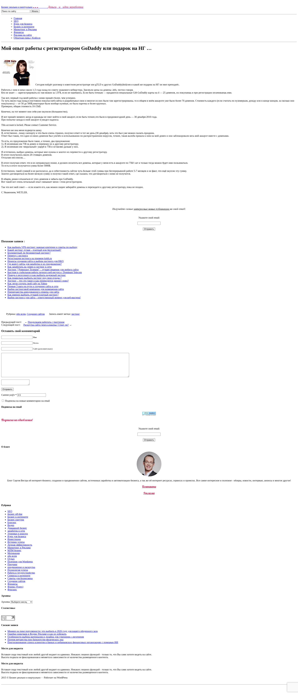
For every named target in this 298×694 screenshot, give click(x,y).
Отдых (11, 558)
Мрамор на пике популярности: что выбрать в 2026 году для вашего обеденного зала (52, 631)
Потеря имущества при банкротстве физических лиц (35, 639)
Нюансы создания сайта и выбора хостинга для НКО (35, 261)
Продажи (12, 564)
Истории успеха (16, 542)
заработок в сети (16, 531)
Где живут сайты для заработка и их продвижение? (34, 264)
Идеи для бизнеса (23, 24)
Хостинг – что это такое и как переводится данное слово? (38, 280)
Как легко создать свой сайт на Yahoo (27, 283)
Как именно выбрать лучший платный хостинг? (33, 294)
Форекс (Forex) (15, 586)
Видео (10, 525)
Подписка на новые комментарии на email (27, 401)
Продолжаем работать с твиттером (46, 322)
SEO (16, 21)
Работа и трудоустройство (21, 572)
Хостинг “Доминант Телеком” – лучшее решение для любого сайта (43, 269)
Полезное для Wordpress (20, 561)
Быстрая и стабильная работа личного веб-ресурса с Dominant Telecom (44, 272)
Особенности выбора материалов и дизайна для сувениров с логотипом (45, 636)
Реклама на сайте (23, 35)
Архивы (5, 601)
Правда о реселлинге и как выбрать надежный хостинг (36, 275)
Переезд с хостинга (17, 255)
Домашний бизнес (17, 528)
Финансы (19, 32)
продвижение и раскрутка (21, 567)
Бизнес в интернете (24, 26)
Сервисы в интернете (18, 575)
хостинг (75, 314)
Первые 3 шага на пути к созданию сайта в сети (32, 286)
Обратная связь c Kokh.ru (27, 38)
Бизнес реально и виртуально (42, 7)
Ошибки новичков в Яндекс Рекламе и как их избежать (36, 634)
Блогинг (11, 522)
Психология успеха (17, 570)
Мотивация (13, 553)
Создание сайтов (36, 314)
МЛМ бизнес (14, 550)
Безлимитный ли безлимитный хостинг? (28, 252)
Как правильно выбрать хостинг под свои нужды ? (34, 278)
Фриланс (12, 589)
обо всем (21, 314)
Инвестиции (14, 539)
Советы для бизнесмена (20, 578)
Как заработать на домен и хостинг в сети (29, 266)
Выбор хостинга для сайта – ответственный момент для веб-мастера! (44, 297)
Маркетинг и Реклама (25, 29)
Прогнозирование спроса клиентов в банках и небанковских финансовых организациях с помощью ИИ (62, 642)
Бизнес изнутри (15, 519)
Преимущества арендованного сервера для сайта (33, 292)
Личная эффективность (19, 544)
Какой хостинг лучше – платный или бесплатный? (34, 250)
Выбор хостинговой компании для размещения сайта (35, 289)
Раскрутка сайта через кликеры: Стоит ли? (46, 325)
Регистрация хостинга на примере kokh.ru (29, 258)
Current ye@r (9, 395)
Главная (18, 18)
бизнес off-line (14, 514)
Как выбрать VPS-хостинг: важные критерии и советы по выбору (42, 247)
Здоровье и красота (17, 533)
